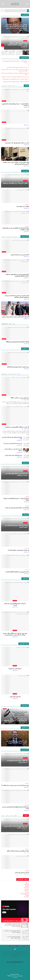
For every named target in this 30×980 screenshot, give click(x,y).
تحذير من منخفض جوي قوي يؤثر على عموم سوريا (17, 67)
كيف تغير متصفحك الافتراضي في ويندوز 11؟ (12, 443)
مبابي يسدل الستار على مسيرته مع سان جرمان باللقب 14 (15, 785)
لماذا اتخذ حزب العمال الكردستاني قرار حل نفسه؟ (17, 507)
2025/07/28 (24, 477)
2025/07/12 (26, 256)
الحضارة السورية (5, 323)
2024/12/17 (14, 607)
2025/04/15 (26, 299)
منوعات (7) (26, 896)
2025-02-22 (24, 829)
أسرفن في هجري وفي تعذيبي (22, 872)
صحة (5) (27, 892)
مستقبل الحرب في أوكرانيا (15, 668)
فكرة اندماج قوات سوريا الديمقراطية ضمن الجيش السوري (15, 81)
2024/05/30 (26, 399)
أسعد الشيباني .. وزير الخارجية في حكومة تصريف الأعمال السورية (17, 742)
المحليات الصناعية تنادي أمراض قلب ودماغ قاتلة (17, 341)
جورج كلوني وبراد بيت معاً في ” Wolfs (20, 398)
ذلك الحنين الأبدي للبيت (15, 696)
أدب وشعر (3, 815)
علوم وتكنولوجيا (4, 373)
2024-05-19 (26, 810)
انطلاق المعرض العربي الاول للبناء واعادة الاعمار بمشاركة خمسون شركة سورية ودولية (16, 44)
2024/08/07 (26, 208)
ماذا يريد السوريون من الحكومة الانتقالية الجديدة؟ (17, 571)
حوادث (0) (27, 887)
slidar (25, 40)
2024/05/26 (19, 457)
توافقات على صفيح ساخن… (22, 206)
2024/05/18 (26, 231)
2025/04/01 (26, 573)
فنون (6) (27, 895)
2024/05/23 (14, 636)
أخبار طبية (15, 373)
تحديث (14, 85)
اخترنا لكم (25, 471)
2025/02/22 (26, 343)
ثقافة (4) (27, 886)
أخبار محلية (10, 85)
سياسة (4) (26, 890)
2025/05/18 (26, 509)
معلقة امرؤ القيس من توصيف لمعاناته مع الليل (18, 851)
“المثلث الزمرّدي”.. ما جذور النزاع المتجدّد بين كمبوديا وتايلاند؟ (15, 79)
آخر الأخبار (4, 122)
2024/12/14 (24, 722)
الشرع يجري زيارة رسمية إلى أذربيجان (20, 254)
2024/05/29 (19, 440)
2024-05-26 (26, 787)
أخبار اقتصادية (4, 85)
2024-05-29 (24, 764)
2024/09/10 (24, 185)
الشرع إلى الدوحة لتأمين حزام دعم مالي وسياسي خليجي (15, 316)
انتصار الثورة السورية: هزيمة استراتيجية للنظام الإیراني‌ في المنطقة (15, 719)
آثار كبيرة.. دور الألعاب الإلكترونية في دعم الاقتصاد (17, 427)
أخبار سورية (4, 236)
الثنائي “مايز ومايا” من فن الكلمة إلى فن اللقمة (15, 183)
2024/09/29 (14, 698)
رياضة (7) (27, 889)
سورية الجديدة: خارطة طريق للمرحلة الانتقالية (18, 367)
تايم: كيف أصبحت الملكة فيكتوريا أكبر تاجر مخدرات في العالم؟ (15, 76)
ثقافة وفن (10, 373)
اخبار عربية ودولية (10, 236)
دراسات (10, 323)
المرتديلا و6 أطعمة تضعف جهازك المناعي (13, 455)
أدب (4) (27, 883)
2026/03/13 (26, 107)
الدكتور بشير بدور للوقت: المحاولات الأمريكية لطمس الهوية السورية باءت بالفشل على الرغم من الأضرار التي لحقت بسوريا (16, 27)
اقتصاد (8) (27, 884)
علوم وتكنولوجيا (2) (25, 893)
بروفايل (7, 815)
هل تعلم (11, 815)
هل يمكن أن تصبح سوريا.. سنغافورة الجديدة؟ (18, 550)
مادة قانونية (4, 364)
